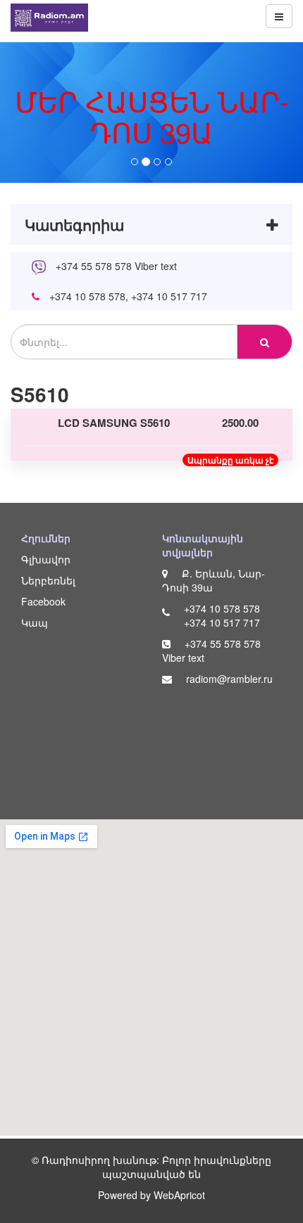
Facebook (43, 601)
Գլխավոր (45, 559)
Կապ (34, 622)
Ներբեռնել (48, 580)
